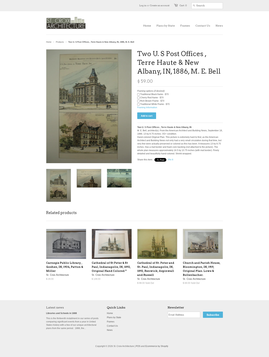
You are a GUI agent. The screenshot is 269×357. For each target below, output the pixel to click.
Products (60, 42)
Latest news (55, 307)
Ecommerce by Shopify (156, 346)
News (110, 330)
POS (138, 346)
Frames (110, 321)
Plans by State (114, 317)
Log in (142, 5)
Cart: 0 (183, 5)
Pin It (170, 159)
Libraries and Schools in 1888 (61, 313)
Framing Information (147, 107)
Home (110, 313)
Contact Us (112, 326)
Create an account (159, 5)
